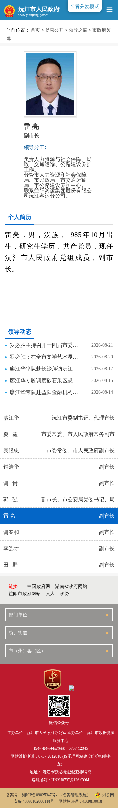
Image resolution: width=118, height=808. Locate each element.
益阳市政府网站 (25, 593)
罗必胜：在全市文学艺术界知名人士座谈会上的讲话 (46, 357)
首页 (35, 30)
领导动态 (19, 331)
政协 (64, 593)
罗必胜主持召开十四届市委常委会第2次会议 (46, 345)
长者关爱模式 (84, 6)
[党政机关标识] (53, 680)
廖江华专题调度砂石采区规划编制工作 (46, 380)
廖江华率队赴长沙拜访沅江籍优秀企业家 (46, 368)
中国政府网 (38, 586)
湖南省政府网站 (71, 586)
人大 (50, 593)
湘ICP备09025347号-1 (40, 795)
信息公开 (54, 30)
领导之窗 (78, 30)
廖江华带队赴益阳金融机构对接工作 (46, 392)
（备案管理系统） (74, 795)
